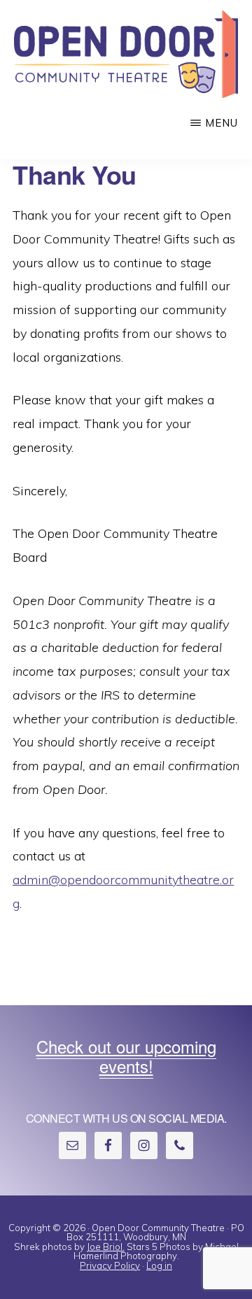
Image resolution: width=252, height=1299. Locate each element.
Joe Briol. (106, 1246)
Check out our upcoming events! (126, 1056)
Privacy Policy (110, 1265)
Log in (159, 1265)
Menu (221, 122)
